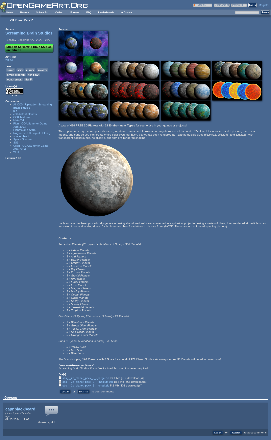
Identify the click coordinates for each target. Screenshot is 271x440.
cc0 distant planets (25, 114)
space (10, 70)
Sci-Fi (28, 79)
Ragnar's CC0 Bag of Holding (31, 133)
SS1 (15, 142)
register (83, 391)
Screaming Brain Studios (29, 33)
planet (30, 70)
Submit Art (42, 12)
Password (237, 5)
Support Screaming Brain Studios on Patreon (29, 48)
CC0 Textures (21, 117)
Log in (65, 391)
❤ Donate (126, 12)
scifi (20, 70)
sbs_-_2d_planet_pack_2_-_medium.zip (87, 381)
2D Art (9, 60)
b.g (15, 110)
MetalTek (19, 120)
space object (21, 136)
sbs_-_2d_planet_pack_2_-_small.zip (85, 385)
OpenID (202, 5)
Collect (59, 12)
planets (42, 70)
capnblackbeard (20, 409)
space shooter (16, 74)
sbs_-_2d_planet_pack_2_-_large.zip (85, 378)
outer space (14, 79)
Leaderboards (106, 12)
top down (33, 74)
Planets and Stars (24, 129)
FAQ (88, 12)
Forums (74, 12)
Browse (24, 12)
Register (264, 5)
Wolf (16, 152)
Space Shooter (22, 139)
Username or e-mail (222, 5)
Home (9, 12)
